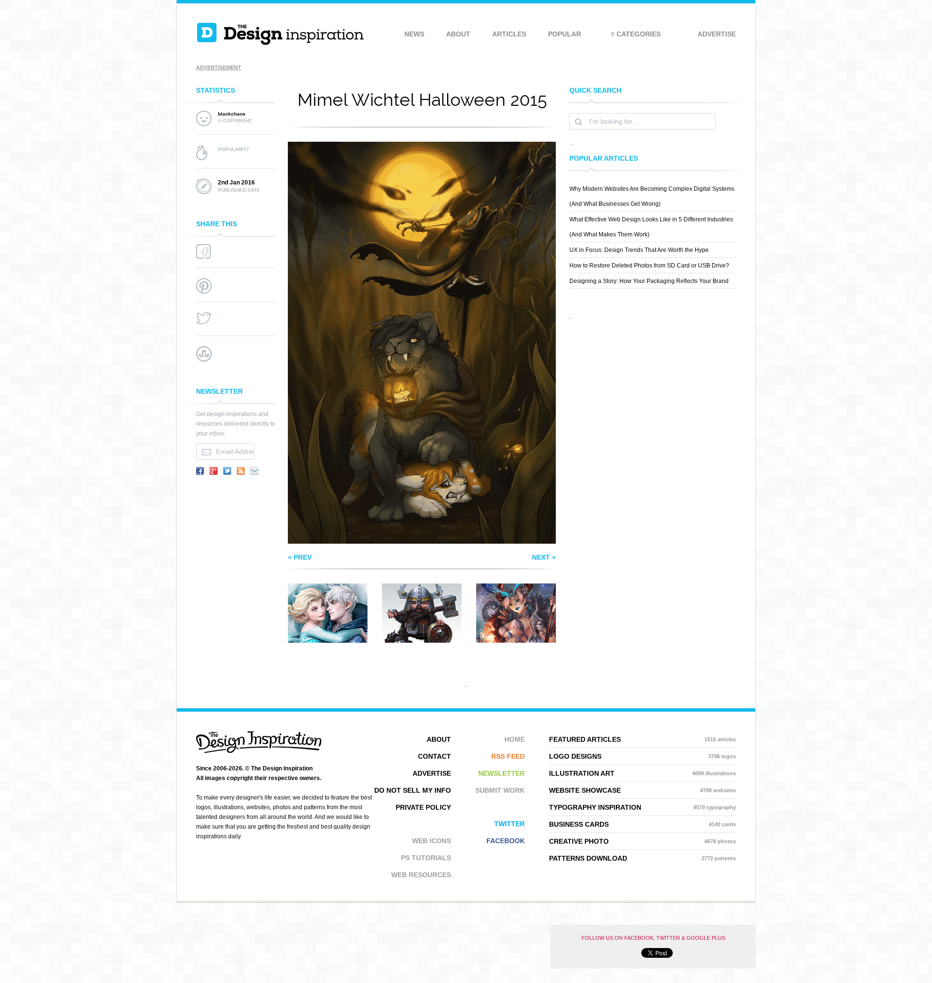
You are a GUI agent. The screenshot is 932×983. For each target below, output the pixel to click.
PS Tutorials (426, 858)
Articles (509, 34)
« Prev (300, 557)
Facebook (505, 841)
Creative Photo (642, 841)
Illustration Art (642, 773)
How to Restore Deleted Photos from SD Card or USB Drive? (649, 265)
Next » (544, 557)
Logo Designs (642, 756)
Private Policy (423, 807)
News (414, 34)
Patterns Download (642, 858)
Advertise (717, 34)
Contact (434, 756)
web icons (431, 841)
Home (514, 739)
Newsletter (501, 773)
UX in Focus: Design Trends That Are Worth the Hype (639, 250)
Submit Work (500, 790)
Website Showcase (642, 790)
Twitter (509, 824)
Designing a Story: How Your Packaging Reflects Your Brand (649, 281)
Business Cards (642, 824)
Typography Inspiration (642, 807)
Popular (564, 34)
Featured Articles (642, 739)
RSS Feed (508, 756)
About (458, 34)
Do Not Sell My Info (412, 790)
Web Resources (421, 875)
